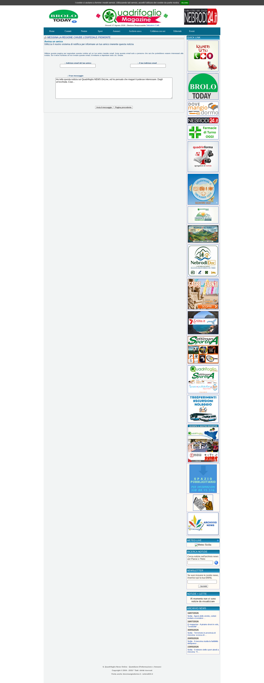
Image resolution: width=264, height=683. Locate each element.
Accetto (184, 3)
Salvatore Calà (152, 25)
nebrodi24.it (147, 674)
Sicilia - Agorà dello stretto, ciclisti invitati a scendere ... (201, 617)
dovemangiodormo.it (132, 674)
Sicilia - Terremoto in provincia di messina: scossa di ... (201, 634)
